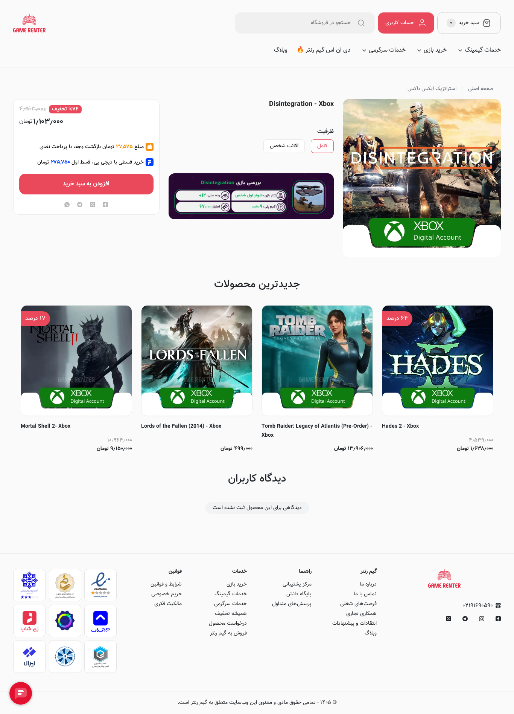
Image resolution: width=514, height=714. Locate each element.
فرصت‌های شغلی (358, 604)
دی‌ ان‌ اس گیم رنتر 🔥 (324, 50)
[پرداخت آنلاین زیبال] (29, 656)
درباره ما (368, 584)
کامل (322, 146)
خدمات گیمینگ (483, 50)
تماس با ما (365, 594)
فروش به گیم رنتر (228, 633)
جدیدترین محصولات (257, 284)
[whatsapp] (67, 205)
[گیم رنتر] (29, 23)
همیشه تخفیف (231, 614)
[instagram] (481, 618)
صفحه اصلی (480, 89)
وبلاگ (280, 50)
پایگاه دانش (299, 594)
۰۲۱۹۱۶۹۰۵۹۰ (478, 606)
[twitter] (92, 205)
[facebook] (105, 205)
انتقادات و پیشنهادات (354, 623)
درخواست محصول (228, 623)
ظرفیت (325, 132)
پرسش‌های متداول (292, 604)
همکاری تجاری (361, 614)
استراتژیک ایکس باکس (432, 89)
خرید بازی (435, 50)
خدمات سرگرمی (387, 50)
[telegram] (79, 205)
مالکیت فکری (168, 604)
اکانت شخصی (284, 146)
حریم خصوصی (166, 594)
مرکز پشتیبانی (297, 584)
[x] (448, 618)
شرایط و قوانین (166, 584)
